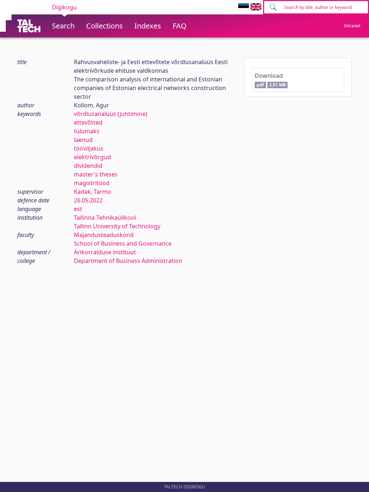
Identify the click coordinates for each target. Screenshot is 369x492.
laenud (83, 140)
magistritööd (92, 183)
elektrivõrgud (92, 157)
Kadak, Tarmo (92, 192)
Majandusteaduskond (104, 235)
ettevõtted (88, 122)
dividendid (88, 166)
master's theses (95, 174)
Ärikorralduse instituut (105, 252)
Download (270, 80)
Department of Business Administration (128, 261)
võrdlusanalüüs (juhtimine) (110, 114)
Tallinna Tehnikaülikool (105, 218)
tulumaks (86, 131)
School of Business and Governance (123, 243)
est (78, 209)
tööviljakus (88, 148)
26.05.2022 (88, 200)
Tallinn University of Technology (117, 226)
